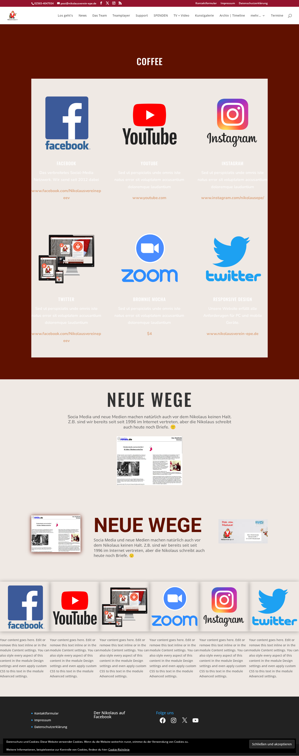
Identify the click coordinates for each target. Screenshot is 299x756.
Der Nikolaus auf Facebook (109, 714)
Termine (277, 15)
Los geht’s (65, 15)
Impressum (228, 3)
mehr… (256, 15)
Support (142, 15)
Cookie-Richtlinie (119, 749)
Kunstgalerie (204, 15)
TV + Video (181, 15)
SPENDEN (161, 15)
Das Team (99, 15)
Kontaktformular (206, 3)
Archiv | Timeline (232, 15)
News (83, 15)
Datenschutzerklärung (253, 3)
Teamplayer (121, 15)
